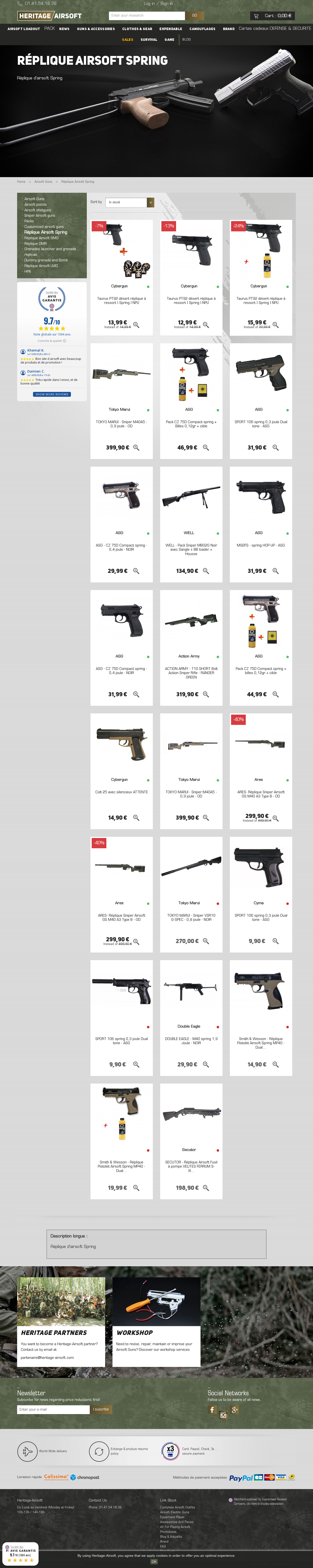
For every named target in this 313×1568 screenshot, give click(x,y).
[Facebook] (212, 1409)
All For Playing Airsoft (175, 1527)
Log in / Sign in (158, 4)
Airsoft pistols (35, 205)
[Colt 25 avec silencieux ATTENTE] (121, 743)
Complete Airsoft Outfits (177, 1507)
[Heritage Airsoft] (61, 16)
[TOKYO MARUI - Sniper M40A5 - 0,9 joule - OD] (121, 373)
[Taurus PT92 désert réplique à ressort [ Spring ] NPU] (121, 250)
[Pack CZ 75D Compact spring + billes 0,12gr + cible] (261, 620)
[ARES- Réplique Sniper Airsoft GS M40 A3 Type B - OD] (261, 743)
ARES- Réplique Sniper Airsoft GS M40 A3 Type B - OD (261, 794)
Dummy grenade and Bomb (46, 260)
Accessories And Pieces (177, 1522)
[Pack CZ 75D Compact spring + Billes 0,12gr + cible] (191, 373)
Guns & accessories (96, 29)
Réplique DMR (35, 244)
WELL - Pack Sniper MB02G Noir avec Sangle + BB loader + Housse (191, 550)
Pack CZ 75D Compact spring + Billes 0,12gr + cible (191, 424)
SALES (127, 40)
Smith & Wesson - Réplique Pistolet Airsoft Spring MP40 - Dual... (261, 1043)
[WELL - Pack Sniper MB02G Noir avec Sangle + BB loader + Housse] (191, 497)
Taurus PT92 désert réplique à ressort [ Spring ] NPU (121, 301)
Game (169, 40)
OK (154, 1562)
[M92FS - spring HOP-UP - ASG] (261, 497)
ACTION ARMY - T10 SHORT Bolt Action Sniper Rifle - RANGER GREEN (191, 673)
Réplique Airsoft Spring (45, 233)
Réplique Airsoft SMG (41, 238)
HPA (27, 272)
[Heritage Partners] (61, 1301)
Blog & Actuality (171, 1537)
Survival (149, 40)
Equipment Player (172, 1517)
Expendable (170, 29)
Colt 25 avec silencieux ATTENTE (121, 792)
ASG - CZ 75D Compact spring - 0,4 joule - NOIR (121, 548)
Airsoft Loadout (24, 29)
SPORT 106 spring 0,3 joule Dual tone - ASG (261, 424)
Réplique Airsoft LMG (41, 266)
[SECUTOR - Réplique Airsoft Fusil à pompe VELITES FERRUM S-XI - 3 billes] (191, 1114)
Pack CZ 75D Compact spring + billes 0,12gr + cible (261, 671)
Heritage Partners (54, 1333)
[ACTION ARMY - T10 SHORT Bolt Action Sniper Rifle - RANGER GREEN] (191, 620)
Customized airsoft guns (44, 227)
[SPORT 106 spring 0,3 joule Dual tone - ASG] (261, 373)
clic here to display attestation (265, 1504)
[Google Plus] (234, 1409)
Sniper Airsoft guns (39, 216)
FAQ (163, 1546)
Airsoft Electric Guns (174, 1512)
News (64, 29)
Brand (229, 29)
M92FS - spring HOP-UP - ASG (261, 546)
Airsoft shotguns (37, 210)
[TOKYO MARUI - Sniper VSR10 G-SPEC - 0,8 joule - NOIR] (191, 867)
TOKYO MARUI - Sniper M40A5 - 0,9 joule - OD (121, 424)
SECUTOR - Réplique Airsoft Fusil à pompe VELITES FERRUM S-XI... (191, 1166)
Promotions (168, 1532)
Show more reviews (52, 394)
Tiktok (223, 1413)
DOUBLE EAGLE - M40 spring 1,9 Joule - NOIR (191, 1041)
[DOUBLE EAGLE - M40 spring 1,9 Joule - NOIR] (191, 990)
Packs (29, 221)
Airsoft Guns (34, 199)
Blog (186, 40)
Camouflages (202, 29)
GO (194, 16)
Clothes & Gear (137, 29)
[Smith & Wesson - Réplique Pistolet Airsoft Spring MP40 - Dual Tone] (261, 990)
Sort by (96, 202)
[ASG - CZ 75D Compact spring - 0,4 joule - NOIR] (121, 497)
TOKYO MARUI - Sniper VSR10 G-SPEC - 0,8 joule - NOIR (191, 918)
